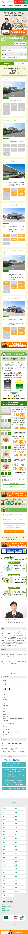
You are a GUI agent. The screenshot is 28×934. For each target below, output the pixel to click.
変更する (23, 47)
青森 (16, 808)
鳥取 (4, 865)
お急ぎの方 (20, 1)
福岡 (16, 880)
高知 (4, 880)
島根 (16, 865)
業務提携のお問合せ (5, 910)
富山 (16, 835)
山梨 (4, 842)
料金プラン (11, 5)
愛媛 (16, 876)
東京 (4, 831)
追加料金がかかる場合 (14, 486)
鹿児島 (17, 891)
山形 (16, 816)
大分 (16, 887)
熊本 (4, 887)
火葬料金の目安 (14, 483)
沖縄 (4, 895)
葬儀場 (25, 5)
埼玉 (4, 827)
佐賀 (4, 884)
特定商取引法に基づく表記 (6, 906)
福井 (16, 838)
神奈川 (17, 831)
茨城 (16, 819)
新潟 (4, 835)
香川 (4, 876)
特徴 (4, 5)
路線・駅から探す (21, 43)
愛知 (4, 850)
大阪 (4, 857)
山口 (4, 872)
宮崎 (4, 891)
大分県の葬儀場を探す (15, 531)
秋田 (4, 816)
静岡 (16, 846)
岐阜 (4, 846)
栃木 (4, 823)
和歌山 (17, 861)
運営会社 (3, 908)
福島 (4, 819)
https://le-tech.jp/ (7, 694)
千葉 (16, 827)
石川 (4, 838)
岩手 (4, 812)
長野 (16, 842)
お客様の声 (18, 5)
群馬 (16, 823)
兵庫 (16, 857)
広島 (16, 868)
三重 (16, 850)
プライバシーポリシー (6, 904)
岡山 (4, 868)
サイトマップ (4, 912)
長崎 (16, 884)
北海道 (4, 808)
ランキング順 (7, 63)
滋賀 (4, 853)
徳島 (16, 872)
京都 (16, 853)
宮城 (16, 812)
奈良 (4, 861)
